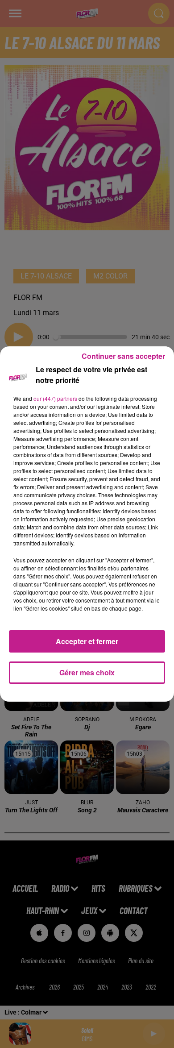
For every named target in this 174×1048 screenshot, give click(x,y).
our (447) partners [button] (55, 398)
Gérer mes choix (87, 672)
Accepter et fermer (87, 641)
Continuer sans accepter (123, 356)
